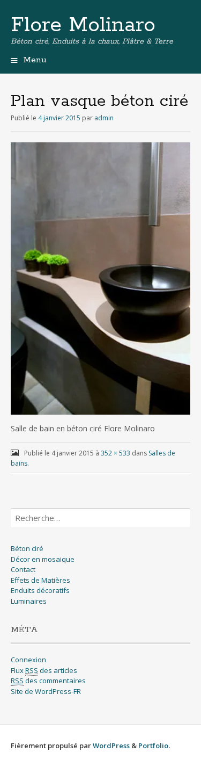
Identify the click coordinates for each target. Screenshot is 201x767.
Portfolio (153, 745)
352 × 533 (115, 453)
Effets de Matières (40, 580)
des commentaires (48, 680)
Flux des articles (44, 670)
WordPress (111, 745)
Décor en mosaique (43, 559)
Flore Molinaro (83, 25)
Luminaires (29, 601)
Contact (23, 569)
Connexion (28, 659)
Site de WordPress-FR (46, 691)
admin (104, 117)
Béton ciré (27, 548)
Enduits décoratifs (40, 590)
